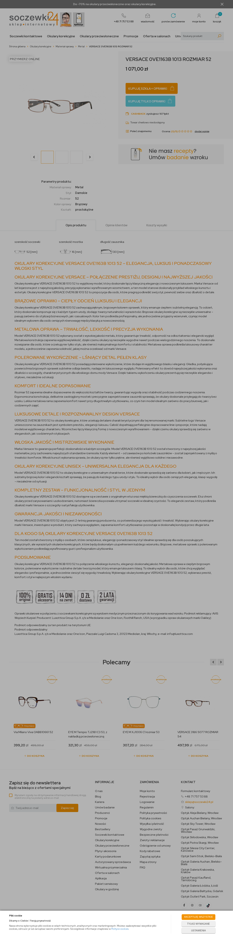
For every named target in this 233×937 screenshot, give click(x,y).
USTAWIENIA (198, 930)
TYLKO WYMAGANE (198, 923)
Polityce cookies (120, 928)
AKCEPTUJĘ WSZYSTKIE (198, 917)
